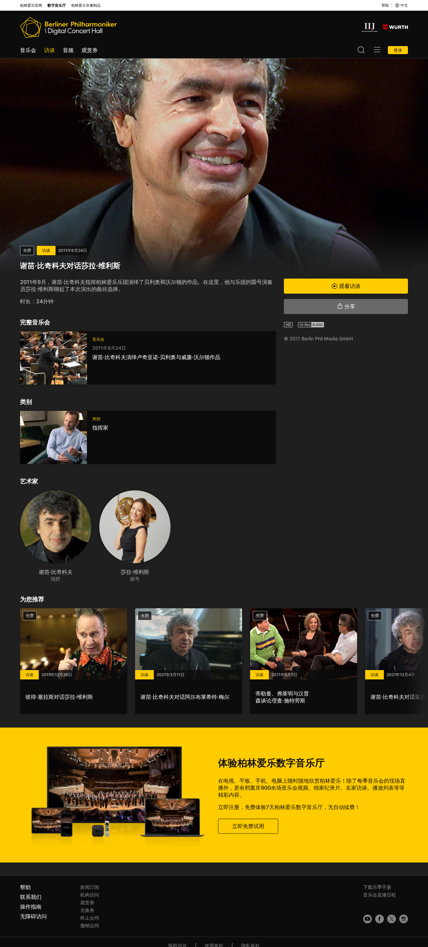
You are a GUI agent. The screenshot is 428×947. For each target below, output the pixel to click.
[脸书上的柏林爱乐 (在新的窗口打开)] (379, 919)
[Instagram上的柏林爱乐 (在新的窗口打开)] (403, 919)
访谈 (49, 50)
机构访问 (89, 895)
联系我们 (30, 897)
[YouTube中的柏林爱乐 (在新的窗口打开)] (367, 919)
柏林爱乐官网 (31, 5)
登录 (398, 50)
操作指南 (30, 906)
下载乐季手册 (377, 887)
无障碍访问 (33, 916)
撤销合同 (89, 925)
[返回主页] (68, 27)
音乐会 (28, 50)
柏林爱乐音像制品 (86, 5)
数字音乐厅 (56, 5)
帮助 (385, 5)
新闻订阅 (89, 887)
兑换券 (87, 910)
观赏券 (90, 50)
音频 (68, 50)
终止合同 (89, 918)
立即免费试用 (248, 825)
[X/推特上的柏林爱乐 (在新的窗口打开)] (391, 919)
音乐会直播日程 (379, 895)
